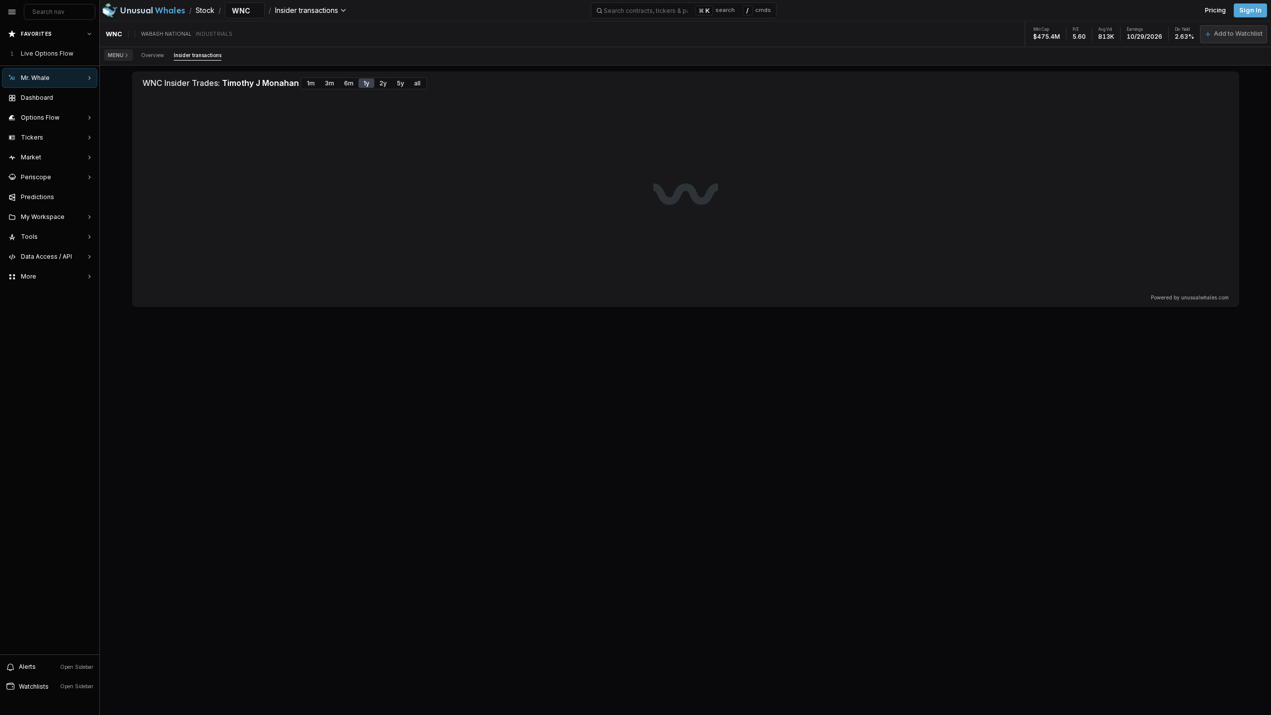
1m (311, 83)
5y (400, 83)
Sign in (1250, 10)
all (417, 83)
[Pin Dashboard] (87, 98)
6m (348, 83)
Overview (152, 55)
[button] (1233, 34)
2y (383, 83)
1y (366, 83)
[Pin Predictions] (87, 197)
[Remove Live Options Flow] (90, 54)
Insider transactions (197, 55)
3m (329, 83)
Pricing (1215, 10)
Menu (116, 55)
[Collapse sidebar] (12, 12)
